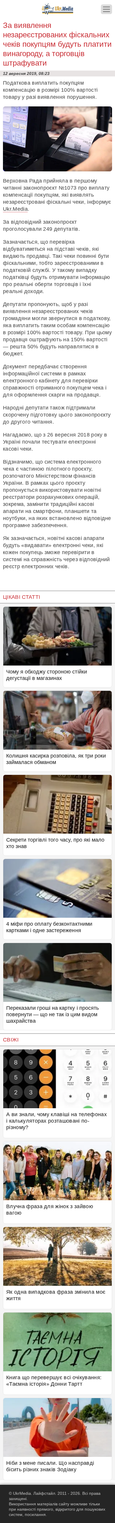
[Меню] (106, 9)
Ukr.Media (15, 209)
